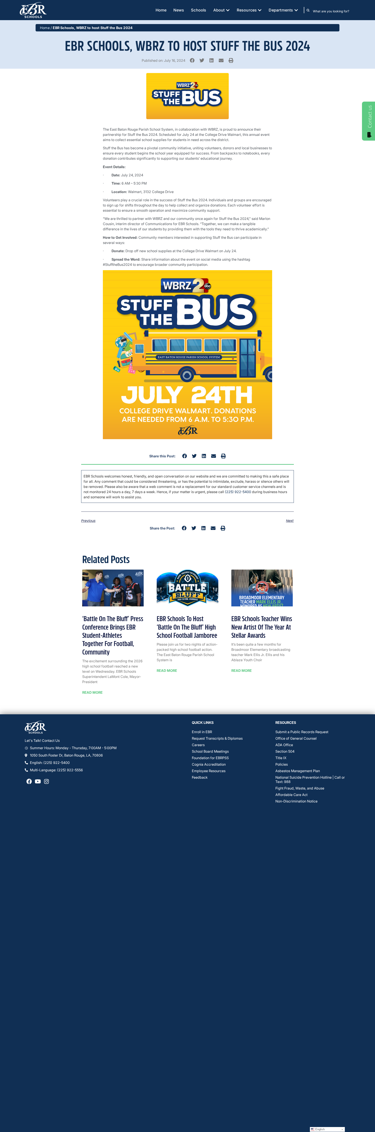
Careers (198, 745)
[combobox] (334, 11)
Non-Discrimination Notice (296, 801)
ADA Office (284, 745)
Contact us (369, 116)
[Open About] (228, 10)
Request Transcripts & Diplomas (217, 738)
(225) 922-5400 (238, 492)
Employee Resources (208, 771)
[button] (192, 60)
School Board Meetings (210, 751)
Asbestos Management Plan (297, 771)
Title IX (280, 758)
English (319, 1129)
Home (45, 28)
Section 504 (284, 751)
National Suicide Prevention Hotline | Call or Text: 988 (310, 779)
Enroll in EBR (202, 732)
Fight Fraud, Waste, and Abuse (299, 788)
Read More (92, 692)
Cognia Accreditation (209, 764)
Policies (281, 764)
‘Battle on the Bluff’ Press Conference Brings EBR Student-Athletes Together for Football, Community (112, 636)
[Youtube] (37, 781)
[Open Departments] (296, 10)
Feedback (200, 777)
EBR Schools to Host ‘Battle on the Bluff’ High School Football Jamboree (187, 627)
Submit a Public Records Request (301, 732)
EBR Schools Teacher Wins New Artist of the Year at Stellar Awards (261, 627)
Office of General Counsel (296, 738)
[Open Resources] (260, 10)
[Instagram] (46, 781)
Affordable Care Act (291, 795)
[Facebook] (29, 781)
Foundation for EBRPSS (210, 758)
